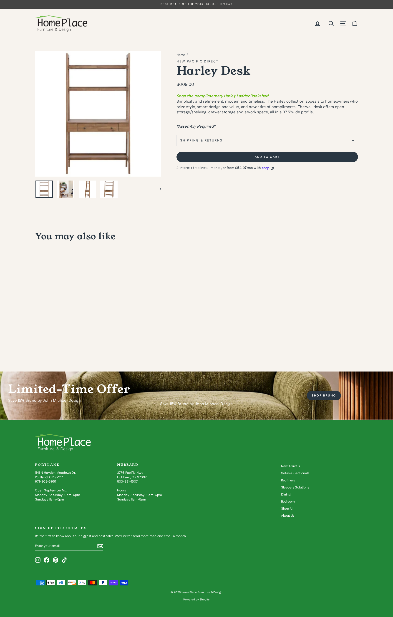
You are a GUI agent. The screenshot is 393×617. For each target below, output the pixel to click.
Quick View (73, 323)
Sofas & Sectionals (295, 473)
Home (181, 55)
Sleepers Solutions (295, 487)
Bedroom (288, 501)
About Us (288, 515)
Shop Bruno (324, 396)
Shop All (287, 508)
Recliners (288, 480)
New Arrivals (290, 466)
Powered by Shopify (196, 600)
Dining (286, 494)
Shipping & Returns (201, 140)
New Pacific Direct (197, 61)
